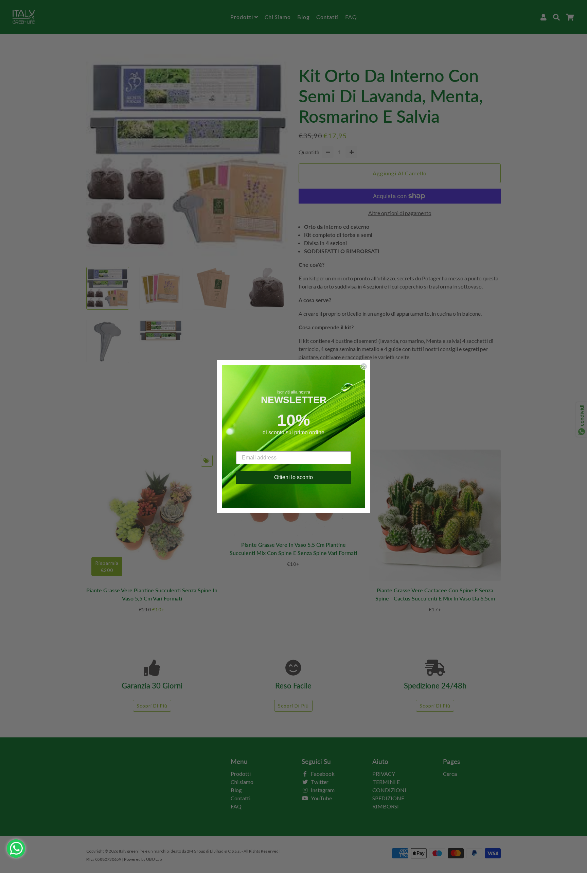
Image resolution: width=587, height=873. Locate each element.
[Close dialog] (363, 366)
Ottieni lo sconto (293, 477)
